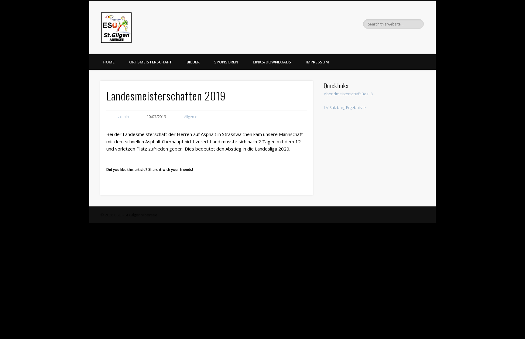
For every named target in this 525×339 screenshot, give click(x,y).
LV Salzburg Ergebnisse (345, 107)
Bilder (193, 62)
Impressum (317, 62)
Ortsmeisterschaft (150, 62)
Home (109, 62)
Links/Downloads (272, 62)
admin (123, 116)
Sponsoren (226, 62)
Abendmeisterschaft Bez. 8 (348, 94)
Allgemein (192, 116)
